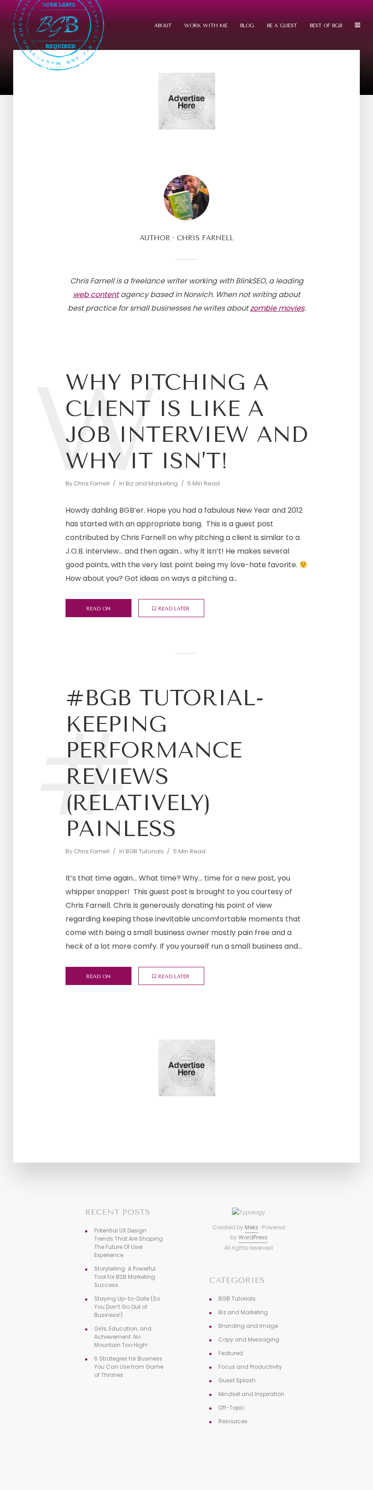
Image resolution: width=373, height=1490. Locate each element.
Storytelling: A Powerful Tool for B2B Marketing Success (125, 1277)
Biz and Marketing (152, 483)
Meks (251, 1227)
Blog (247, 26)
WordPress (252, 1237)
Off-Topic (231, 1407)
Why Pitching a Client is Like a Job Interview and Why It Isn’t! (186, 422)
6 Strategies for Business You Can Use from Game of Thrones (128, 1367)
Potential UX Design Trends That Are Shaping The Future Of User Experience (128, 1243)
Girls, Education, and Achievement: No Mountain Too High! (122, 1337)
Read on (98, 609)
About (162, 26)
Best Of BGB (326, 26)
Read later (174, 609)
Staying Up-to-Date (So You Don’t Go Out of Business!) (127, 1307)
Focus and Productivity (250, 1367)
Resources (232, 1421)
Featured (230, 1353)
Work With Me (205, 26)
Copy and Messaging (248, 1339)
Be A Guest (282, 26)
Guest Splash (237, 1380)
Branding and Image (248, 1326)
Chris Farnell (92, 483)
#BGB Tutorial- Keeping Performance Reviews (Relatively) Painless (165, 763)
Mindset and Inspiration (251, 1394)
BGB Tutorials (145, 851)
